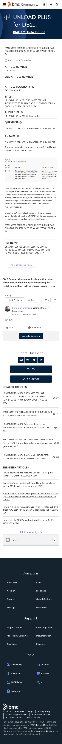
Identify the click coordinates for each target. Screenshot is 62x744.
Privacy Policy (44, 711)
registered (42, 731)
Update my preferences (16, 714)
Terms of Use (42, 724)
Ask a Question (31, 378)
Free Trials (19, 711)
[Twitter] (34, 360)
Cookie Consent (33, 717)
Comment (36, 327)
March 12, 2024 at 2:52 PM (24, 314)
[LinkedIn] (41, 360)
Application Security (41, 714)
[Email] (21, 360)
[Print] (28, 360)
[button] (54, 540)
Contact (7, 711)
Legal (30, 711)
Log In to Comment (31, 335)
